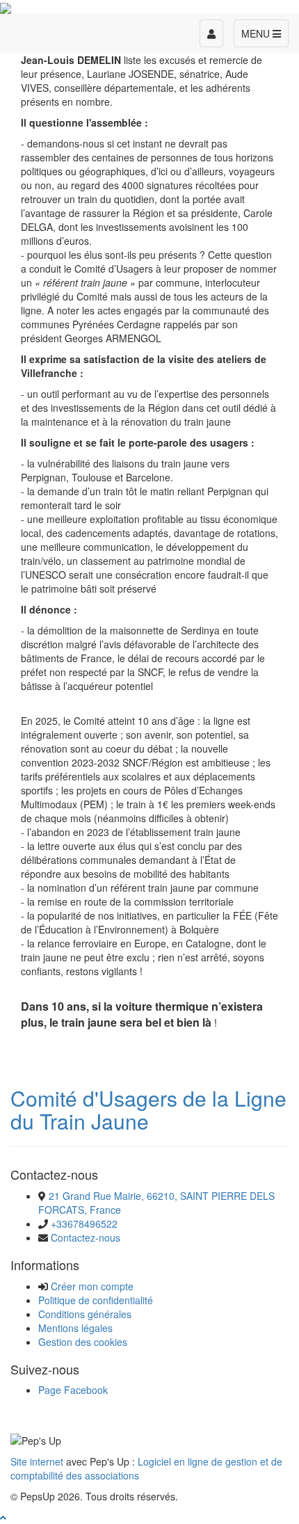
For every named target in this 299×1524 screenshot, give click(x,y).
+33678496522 (84, 1223)
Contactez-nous (85, 1237)
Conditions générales (84, 1314)
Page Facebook (73, 1390)
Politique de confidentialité (95, 1300)
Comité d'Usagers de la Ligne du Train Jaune (148, 1109)
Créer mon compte (92, 1286)
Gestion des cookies (82, 1342)
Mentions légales (75, 1328)
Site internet (36, 1461)
